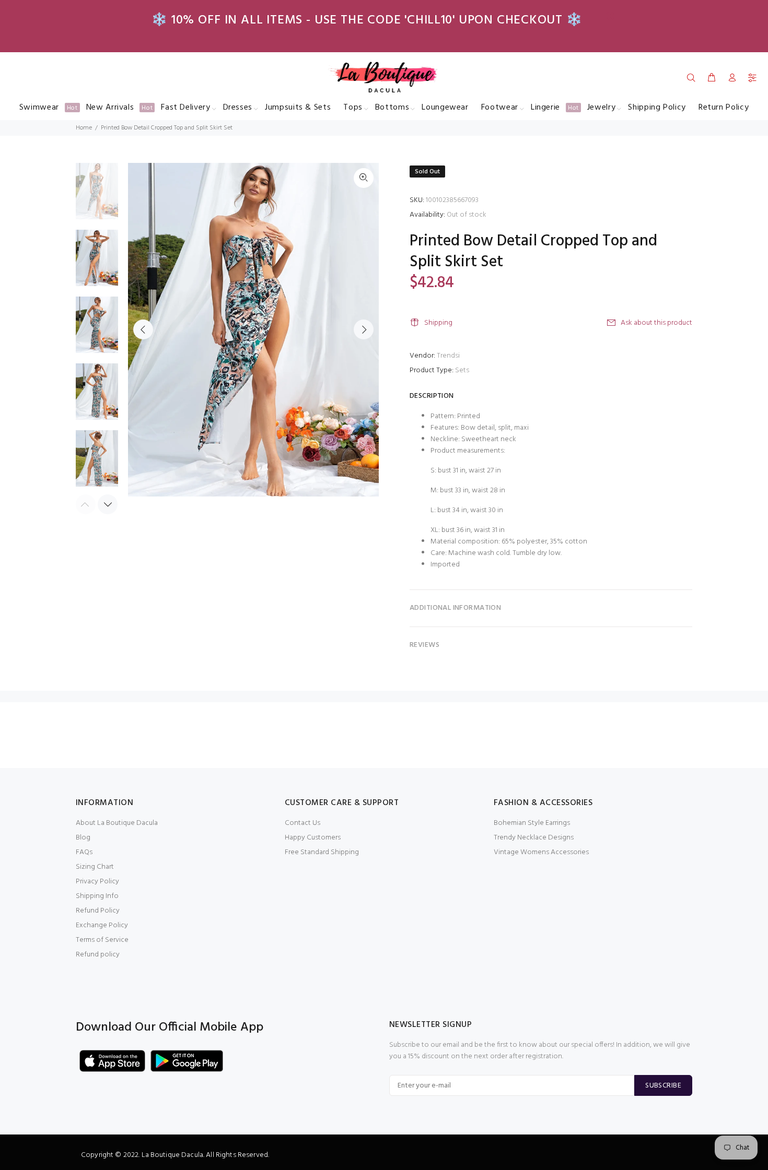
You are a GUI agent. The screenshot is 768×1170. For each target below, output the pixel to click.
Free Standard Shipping (322, 852)
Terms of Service (102, 940)
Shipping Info (97, 896)
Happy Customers (313, 838)
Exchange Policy (102, 925)
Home (84, 128)
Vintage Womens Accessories (541, 852)
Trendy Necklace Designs (534, 838)
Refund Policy (98, 911)
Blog (83, 838)
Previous (143, 329)
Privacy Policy (97, 882)
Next (364, 329)
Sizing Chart (95, 867)
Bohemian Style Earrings (532, 823)
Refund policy (98, 955)
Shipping (438, 323)
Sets (462, 370)
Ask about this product (656, 323)
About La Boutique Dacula (117, 823)
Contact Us (302, 823)
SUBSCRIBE (663, 1086)
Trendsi (448, 356)
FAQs (84, 852)
